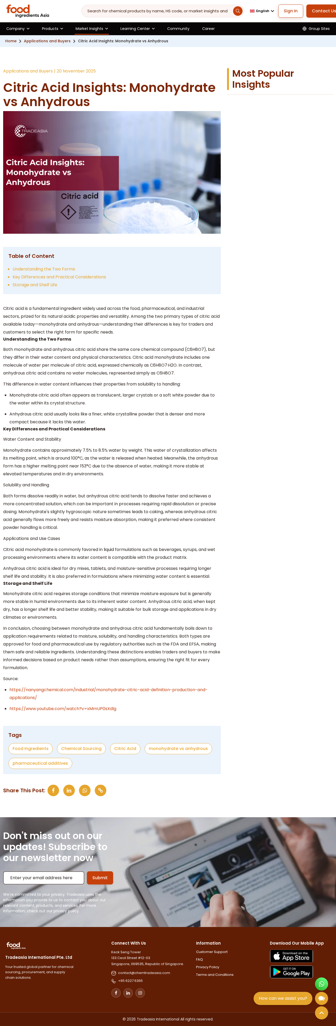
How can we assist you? (283, 998)
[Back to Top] (321, 1012)
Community (178, 28)
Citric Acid (125, 749)
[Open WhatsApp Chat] (321, 984)
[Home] (16, 946)
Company (15, 28)
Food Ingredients (31, 749)
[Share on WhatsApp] (85, 790)
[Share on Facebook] (53, 790)
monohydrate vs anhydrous (178, 749)
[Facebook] (116, 993)
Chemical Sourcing (81, 749)
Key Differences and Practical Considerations (59, 277)
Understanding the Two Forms (44, 269)
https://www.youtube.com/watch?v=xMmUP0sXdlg (62, 709)
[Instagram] (140, 993)
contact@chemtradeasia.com (144, 972)
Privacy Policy (207, 967)
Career (208, 28)
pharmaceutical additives (40, 763)
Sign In (291, 11)
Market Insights (89, 28)
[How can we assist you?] (321, 998)
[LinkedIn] (128, 993)
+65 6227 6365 (130, 980)
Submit (100, 878)
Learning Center (135, 28)
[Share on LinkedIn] (69, 790)
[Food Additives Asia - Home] (27, 11)
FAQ (199, 959)
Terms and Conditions (215, 974)
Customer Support (212, 952)
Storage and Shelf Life (35, 285)
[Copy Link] (100, 790)
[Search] (238, 11)
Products (50, 28)
